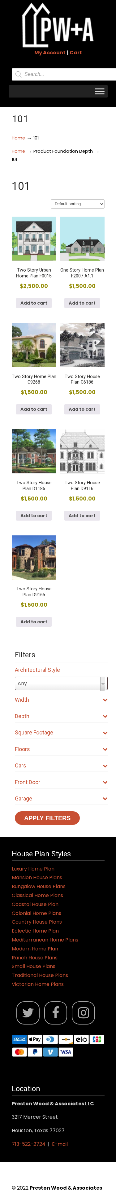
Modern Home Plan (35, 948)
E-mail (60, 1144)
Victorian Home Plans (38, 984)
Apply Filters (47, 818)
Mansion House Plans (37, 877)
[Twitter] (28, 1013)
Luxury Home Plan (33, 868)
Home (18, 138)
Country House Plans (37, 921)
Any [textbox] (22, 683)
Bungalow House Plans (39, 886)
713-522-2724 (28, 1144)
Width (22, 699)
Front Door (27, 782)
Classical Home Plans (37, 895)
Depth (22, 716)
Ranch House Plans (35, 957)
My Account (50, 52)
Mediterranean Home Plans (45, 939)
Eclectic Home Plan (35, 930)
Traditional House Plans (40, 975)
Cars (20, 765)
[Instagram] (83, 1013)
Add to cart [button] (33, 303)
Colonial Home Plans (36, 913)
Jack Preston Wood (58, 25)
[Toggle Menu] (100, 91)
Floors (22, 749)
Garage (23, 798)
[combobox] (61, 683)
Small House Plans (33, 966)
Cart (76, 52)
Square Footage (34, 732)
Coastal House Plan (35, 904)
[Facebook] (55, 1013)
